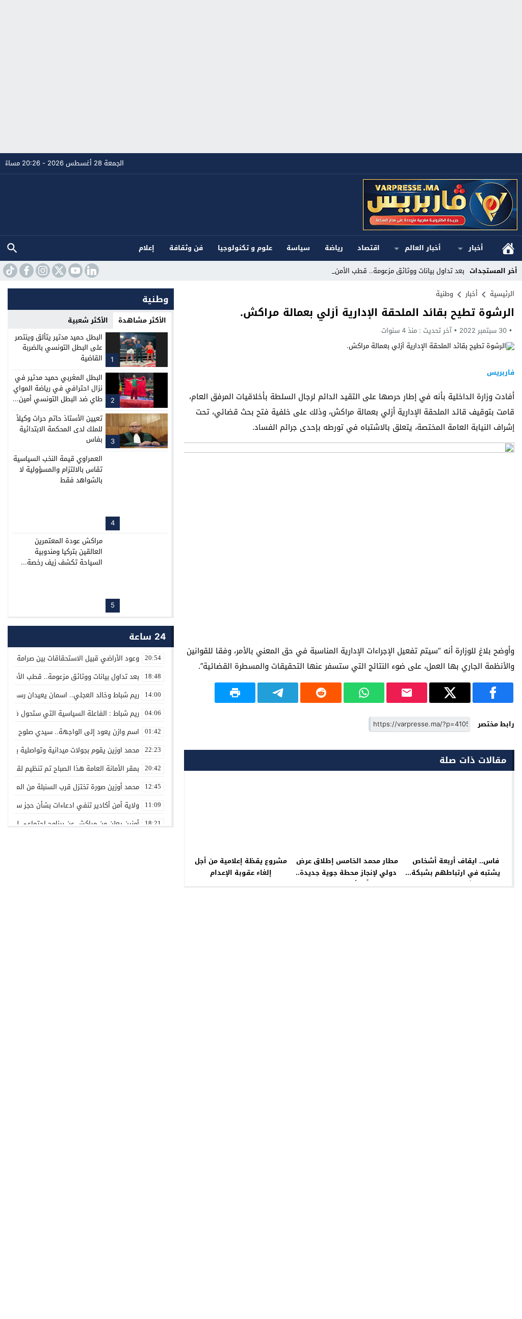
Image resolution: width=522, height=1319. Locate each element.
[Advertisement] (261, 76)
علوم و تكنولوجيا (245, 247)
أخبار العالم (423, 247)
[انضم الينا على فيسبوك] (25, 270)
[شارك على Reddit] (320, 693)
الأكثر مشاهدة (142, 320)
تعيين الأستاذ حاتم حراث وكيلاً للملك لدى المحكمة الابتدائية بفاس (59, 429)
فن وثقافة (186, 247)
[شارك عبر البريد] (407, 693)
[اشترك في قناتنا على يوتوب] (74, 270)
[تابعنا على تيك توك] (9, 270)
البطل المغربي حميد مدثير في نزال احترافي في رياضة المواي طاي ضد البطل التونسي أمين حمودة (57, 393)
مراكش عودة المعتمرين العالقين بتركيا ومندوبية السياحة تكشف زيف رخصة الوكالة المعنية (64, 556)
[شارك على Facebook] (493, 693)
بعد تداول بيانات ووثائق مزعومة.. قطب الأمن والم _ (390, 270)
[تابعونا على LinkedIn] (91, 270)
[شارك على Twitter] (449, 693)
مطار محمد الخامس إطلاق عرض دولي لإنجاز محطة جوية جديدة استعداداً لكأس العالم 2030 (348, 872)
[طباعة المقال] (235, 693)
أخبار (475, 247)
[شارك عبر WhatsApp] (364, 693)
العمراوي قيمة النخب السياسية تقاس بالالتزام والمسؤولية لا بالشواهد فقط (57, 469)
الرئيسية (508, 248)
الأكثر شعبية (88, 320)
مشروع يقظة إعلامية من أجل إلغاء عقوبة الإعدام (241, 866)
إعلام (146, 247)
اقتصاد (368, 247)
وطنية (444, 293)
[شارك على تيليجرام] (278, 693)
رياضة (334, 247)
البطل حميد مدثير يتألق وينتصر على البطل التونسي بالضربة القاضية (58, 348)
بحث (12, 248)
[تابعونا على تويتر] (58, 270)
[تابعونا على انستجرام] (42, 270)
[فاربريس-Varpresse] (261, 204)
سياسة (298, 247)
